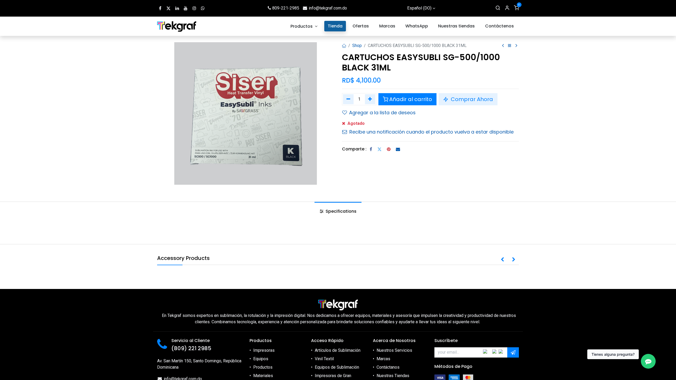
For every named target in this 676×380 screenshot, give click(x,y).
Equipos (260, 358)
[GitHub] (203, 8)
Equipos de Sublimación (337, 367)
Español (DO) (419, 8)
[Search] (497, 8)
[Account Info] (507, 8)
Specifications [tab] (340, 211)
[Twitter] (379, 149)
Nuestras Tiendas (393, 375)
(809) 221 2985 (191, 348)
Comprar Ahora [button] (471, 99)
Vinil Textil (324, 358)
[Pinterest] (389, 149)
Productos (263, 367)
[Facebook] (371, 149)
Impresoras (264, 350)
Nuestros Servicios (394, 350)
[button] (502, 259)
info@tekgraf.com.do (328, 8)
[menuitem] (304, 26)
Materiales (263, 375)
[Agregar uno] (370, 99)
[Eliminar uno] (348, 99)
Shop (357, 45)
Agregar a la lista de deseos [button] (382, 112)
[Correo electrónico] (398, 149)
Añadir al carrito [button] (410, 99)
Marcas (383, 358)
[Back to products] (509, 46)
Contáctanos (388, 367)
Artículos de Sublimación (337, 350)
